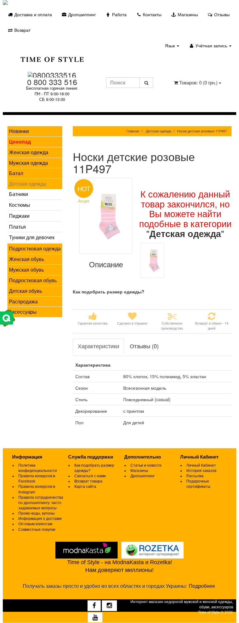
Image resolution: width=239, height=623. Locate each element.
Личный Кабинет (201, 465)
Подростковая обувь (33, 280)
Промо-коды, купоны (36, 513)
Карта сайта (85, 486)
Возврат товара (88, 481)
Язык (170, 45)
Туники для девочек (31, 237)
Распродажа (23, 301)
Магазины (187, 14)
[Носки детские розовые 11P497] (106, 216)
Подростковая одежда (35, 248)
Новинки (19, 131)
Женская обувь (26, 259)
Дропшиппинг (81, 14)
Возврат (21, 30)
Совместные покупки (36, 529)
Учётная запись (211, 45)
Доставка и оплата (32, 14)
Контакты (152, 14)
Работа (119, 14)
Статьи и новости (146, 465)
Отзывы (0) (144, 346)
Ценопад (20, 141)
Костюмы (19, 204)
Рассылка (195, 476)
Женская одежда (28, 152)
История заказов (201, 470)
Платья (17, 226)
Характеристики (98, 346)
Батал (16, 173)
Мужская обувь (26, 269)
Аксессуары (23, 311)
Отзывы (221, 14)
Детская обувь (25, 290)
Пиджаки (19, 215)
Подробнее (202, 586)
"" (185, 233)
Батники (18, 193)
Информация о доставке (40, 518)
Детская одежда (27, 183)
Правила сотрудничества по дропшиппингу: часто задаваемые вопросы (40, 502)
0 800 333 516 (52, 81)
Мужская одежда (28, 162)
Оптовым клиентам (35, 524)
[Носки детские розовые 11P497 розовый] (152, 260)
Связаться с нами (90, 476)
